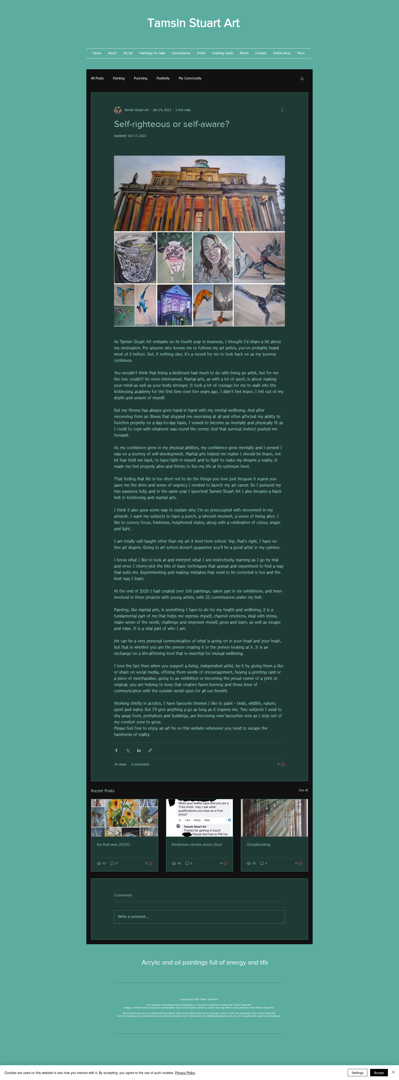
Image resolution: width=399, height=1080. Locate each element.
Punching (140, 78)
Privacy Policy (185, 1072)
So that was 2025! (113, 844)
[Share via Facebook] (116, 750)
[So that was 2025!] (124, 818)
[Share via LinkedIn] (139, 750)
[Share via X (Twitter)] (127, 750)
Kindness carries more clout (197, 844)
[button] (302, 78)
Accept (379, 1072)
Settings (357, 1072)
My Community (190, 78)
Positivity (163, 78)
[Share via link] (150, 750)
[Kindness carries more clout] (199, 818)
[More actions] (282, 110)
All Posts (97, 78)
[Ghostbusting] (274, 818)
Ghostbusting (258, 844)
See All (303, 790)
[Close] (393, 1072)
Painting (119, 78)
